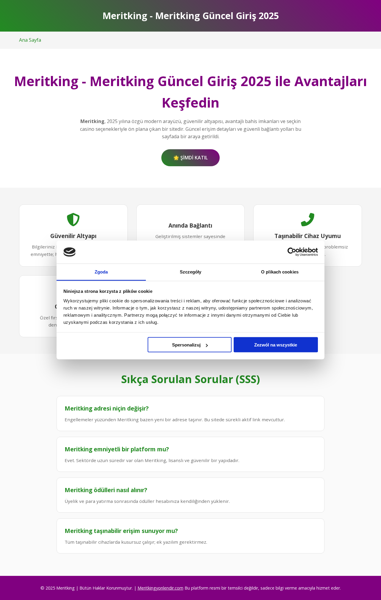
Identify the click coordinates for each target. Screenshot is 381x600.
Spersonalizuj (186, 344)
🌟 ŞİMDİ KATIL (190, 157)
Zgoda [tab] (101, 271)
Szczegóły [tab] (191, 271)
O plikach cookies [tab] (280, 271)
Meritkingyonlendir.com (160, 588)
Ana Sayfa (30, 40)
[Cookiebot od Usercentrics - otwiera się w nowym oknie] (292, 252)
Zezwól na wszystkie (275, 344)
